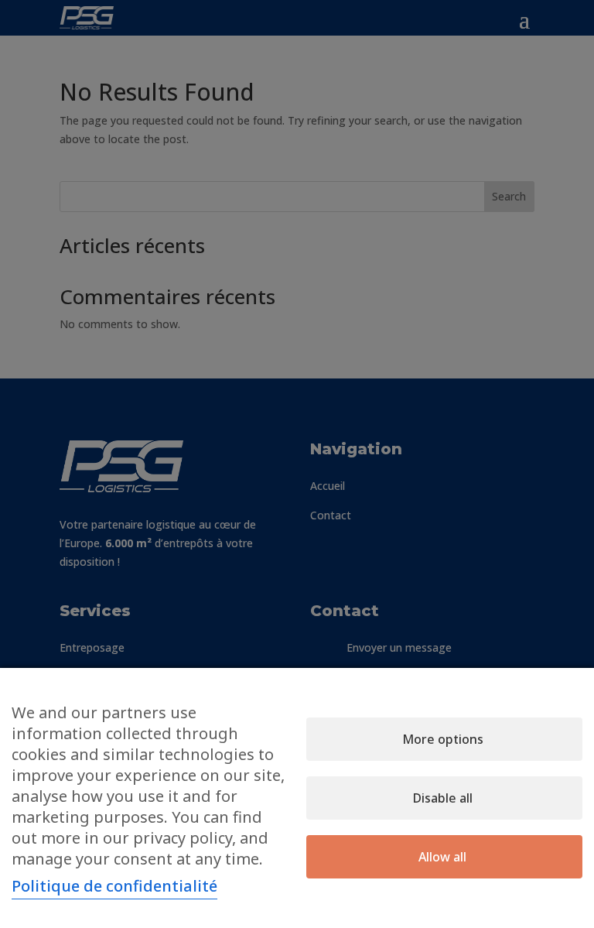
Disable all (443, 797)
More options (442, 739)
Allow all (442, 856)
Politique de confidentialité (114, 885)
